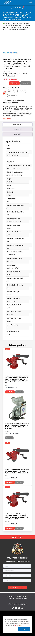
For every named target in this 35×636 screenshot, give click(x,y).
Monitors (11, 12)
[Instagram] (22, 608)
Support (25, 596)
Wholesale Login (21, 598)
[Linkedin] (19, 608)
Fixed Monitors (19, 12)
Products (10, 596)
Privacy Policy (18, 625)
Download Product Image (10, 53)
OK (24, 629)
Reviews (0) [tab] (17, 129)
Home (5, 12)
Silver (8, 148)
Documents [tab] (17, 134)
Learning (18, 596)
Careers (11, 598)
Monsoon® (11, 76)
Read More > (7, 119)
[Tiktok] (13, 608)
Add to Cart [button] (9, 392)
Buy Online (13, 74)
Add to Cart (14, 83)
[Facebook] (16, 608)
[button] (30, 2)
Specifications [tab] (17, 124)
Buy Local (19, 392)
